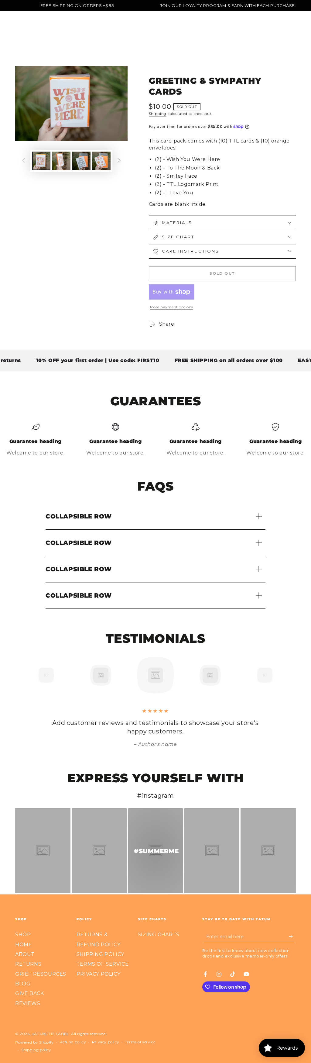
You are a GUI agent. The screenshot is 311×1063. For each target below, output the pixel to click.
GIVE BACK (29, 993)
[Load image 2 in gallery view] (61, 161)
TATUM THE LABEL (50, 1033)
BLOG (22, 984)
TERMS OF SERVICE (103, 964)
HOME (23, 944)
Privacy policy (105, 1042)
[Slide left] (23, 161)
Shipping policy (36, 1050)
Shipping (158, 113)
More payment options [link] (171, 307)
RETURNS (28, 964)
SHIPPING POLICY (100, 954)
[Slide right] (119, 161)
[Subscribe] (292, 936)
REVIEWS (27, 1003)
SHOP (23, 934)
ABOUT (25, 954)
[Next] (278, 675)
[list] (155, 440)
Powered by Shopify (34, 1042)
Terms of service (140, 1042)
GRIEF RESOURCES (40, 974)
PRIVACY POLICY (98, 974)
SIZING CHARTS (158, 934)
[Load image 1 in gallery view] (41, 161)
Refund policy (73, 1042)
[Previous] (32, 675)
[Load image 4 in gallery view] (101, 161)
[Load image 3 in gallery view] (81, 161)
